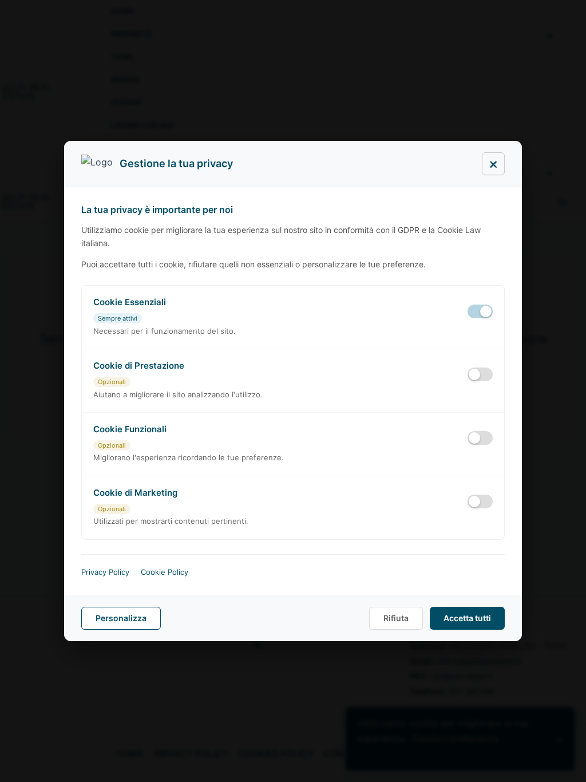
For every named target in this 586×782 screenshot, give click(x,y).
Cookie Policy (164, 571)
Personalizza (121, 618)
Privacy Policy (105, 571)
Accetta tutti (467, 618)
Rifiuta (396, 618)
